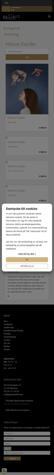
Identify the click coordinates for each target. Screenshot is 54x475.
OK (27, 259)
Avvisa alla (27, 266)
